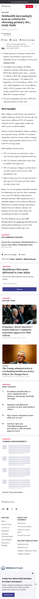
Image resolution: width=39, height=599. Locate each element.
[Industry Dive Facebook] (7, 509)
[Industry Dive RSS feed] (16, 509)
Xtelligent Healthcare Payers (27, 551)
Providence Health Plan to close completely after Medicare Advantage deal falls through (20, 395)
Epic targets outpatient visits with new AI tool (20, 416)
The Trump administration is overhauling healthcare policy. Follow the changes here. (18, 371)
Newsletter (5, 531)
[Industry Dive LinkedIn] (3, 509)
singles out (20, 222)
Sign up (29, 6)
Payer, (12, 259)
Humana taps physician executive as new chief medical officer (20, 407)
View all (5, 492)
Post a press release (16, 492)
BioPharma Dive (23, 544)
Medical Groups (30, 259)
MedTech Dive (23, 547)
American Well (9, 62)
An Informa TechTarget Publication (19, 2)
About (4, 521)
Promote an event (24, 535)
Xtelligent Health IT (24, 554)
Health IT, (19, 259)
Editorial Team (6, 524)
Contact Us (5, 528)
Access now (8, 595)
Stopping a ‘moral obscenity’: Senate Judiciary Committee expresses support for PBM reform (17, 331)
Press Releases (7, 540)
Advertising (21, 523)
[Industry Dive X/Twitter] (12, 509)
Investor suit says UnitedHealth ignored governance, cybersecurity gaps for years (19, 427)
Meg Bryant (7, 33)
